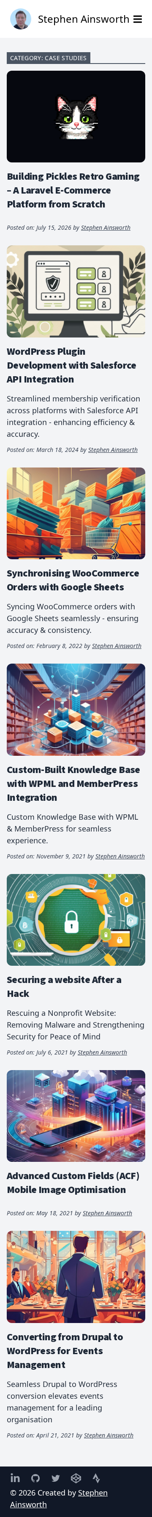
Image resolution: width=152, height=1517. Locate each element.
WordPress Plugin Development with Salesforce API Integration (71, 364)
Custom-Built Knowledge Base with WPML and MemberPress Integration (73, 783)
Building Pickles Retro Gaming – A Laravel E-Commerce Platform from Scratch (73, 189)
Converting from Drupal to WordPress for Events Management (65, 1350)
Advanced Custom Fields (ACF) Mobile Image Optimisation (73, 1182)
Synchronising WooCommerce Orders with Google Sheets (73, 579)
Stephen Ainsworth (105, 227)
